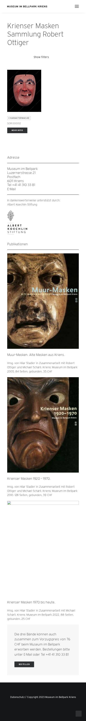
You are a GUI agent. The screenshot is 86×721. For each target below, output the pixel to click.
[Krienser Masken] (27, 6)
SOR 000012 (14, 123)
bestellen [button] (24, 664)
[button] (77, 6)
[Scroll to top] (79, 713)
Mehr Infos (17, 130)
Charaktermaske (19, 118)
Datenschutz (17, 697)
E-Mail (11, 189)
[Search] (65, 6)
